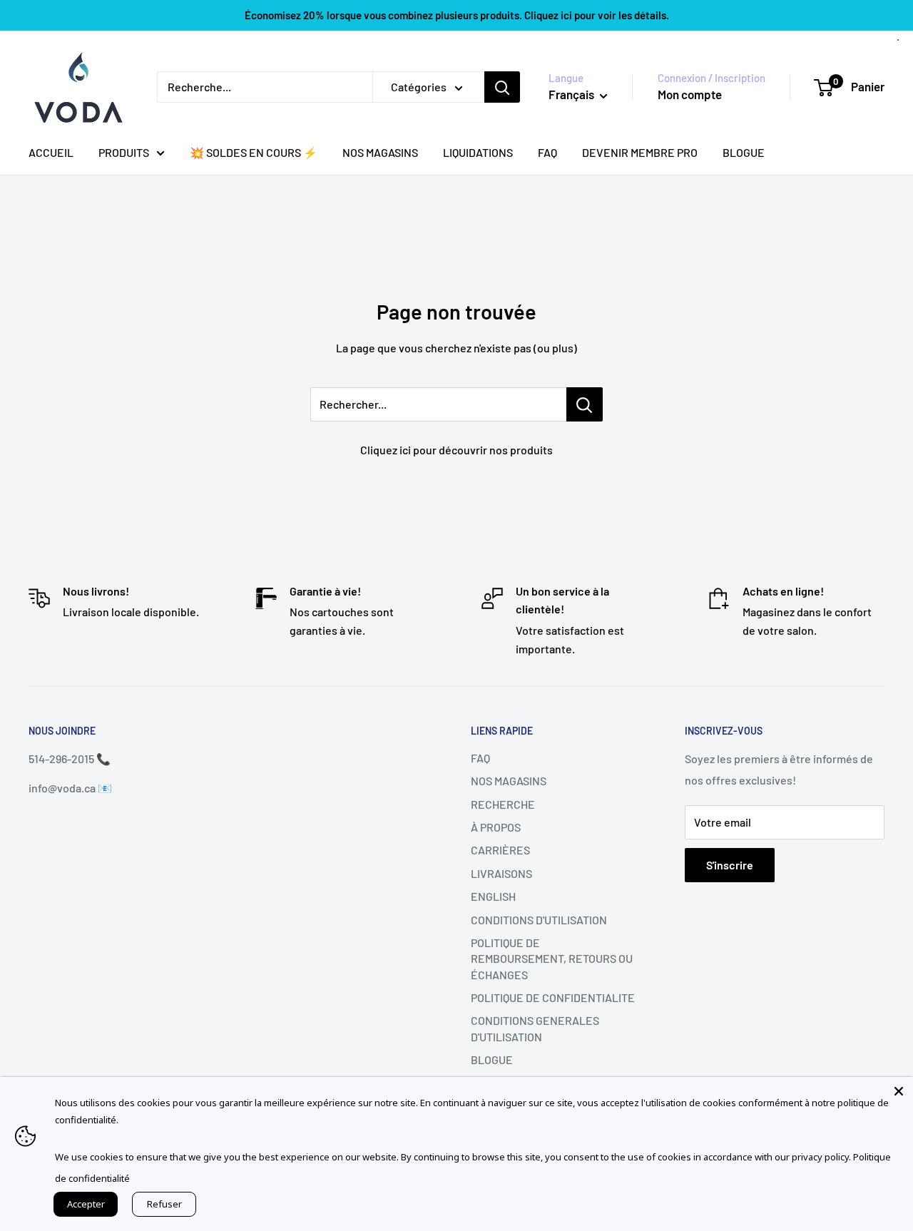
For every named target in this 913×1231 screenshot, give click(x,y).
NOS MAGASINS (380, 152)
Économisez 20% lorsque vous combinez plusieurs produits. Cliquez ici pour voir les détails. (457, 15)
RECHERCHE (503, 804)
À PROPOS (496, 827)
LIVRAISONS (501, 873)
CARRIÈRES (500, 850)
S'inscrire (729, 865)
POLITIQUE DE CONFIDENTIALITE (553, 997)
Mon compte (690, 94)
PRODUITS (123, 152)
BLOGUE (744, 152)
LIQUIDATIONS (478, 152)
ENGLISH (493, 896)
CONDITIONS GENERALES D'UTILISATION (535, 1028)
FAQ (547, 152)
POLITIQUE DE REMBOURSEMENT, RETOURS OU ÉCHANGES (552, 958)
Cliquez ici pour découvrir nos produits (456, 449)
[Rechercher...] (584, 404)
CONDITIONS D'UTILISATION (539, 919)
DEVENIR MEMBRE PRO (640, 152)
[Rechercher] (502, 87)
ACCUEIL (51, 152)
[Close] (899, 1091)
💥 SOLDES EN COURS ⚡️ (253, 152)
